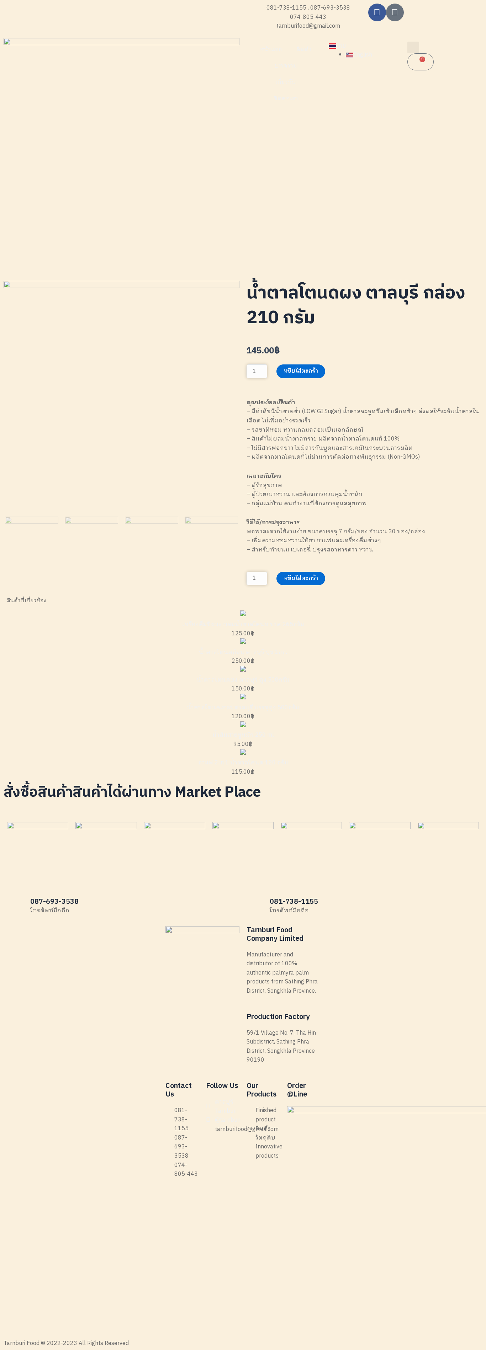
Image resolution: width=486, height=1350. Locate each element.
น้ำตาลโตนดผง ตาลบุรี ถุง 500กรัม (243, 680)
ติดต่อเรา (285, 98)
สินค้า (304, 49)
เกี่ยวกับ (285, 82)
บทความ (286, 66)
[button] (413, 47)
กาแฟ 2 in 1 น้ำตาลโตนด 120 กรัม (243, 763)
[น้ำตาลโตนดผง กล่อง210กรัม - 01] (121, 399)
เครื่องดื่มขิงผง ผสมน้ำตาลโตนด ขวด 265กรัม (243, 624)
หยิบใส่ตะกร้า (301, 371)
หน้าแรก (271, 49)
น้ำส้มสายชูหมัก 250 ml (243, 735)
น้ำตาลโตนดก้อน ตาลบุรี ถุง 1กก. (243, 652)
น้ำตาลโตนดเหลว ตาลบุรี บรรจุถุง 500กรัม (243, 708)
